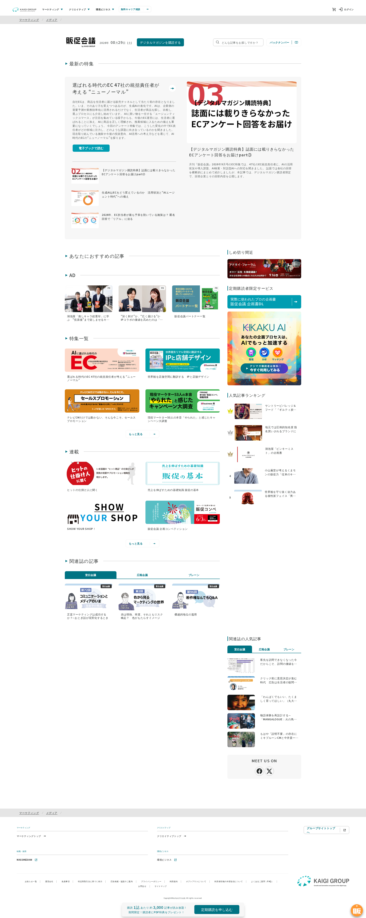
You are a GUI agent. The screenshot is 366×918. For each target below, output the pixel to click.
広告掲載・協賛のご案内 (123, 881)
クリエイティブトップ (169, 836)
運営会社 (51, 881)
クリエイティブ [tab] (77, 9)
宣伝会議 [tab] (90, 575)
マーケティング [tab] (50, 9)
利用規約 (175, 881)
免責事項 (67, 881)
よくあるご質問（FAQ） (264, 881)
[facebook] (259, 771)
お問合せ (144, 886)
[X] (269, 770)
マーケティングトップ (29, 836)
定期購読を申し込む (217, 909)
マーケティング (29, 20)
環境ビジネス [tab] (103, 9)
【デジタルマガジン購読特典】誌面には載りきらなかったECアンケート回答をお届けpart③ (241, 151)
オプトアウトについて (198, 881)
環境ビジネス (164, 859)
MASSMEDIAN (24, 859)
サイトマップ (161, 886)
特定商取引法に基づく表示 (92, 881)
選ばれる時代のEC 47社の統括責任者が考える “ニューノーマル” (116, 88)
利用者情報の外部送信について (230, 881)
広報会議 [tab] (142, 575)
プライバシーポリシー (153, 881)
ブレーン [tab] (194, 575)
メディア (51, 20)
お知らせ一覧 (33, 881)
